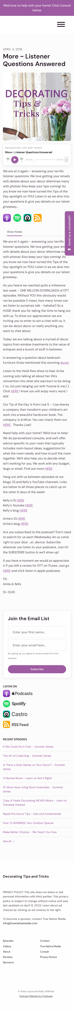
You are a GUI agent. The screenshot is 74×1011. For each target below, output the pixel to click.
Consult (44, 951)
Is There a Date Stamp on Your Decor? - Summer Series (34, 767)
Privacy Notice (48, 957)
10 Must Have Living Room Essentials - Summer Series (33, 789)
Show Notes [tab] (14, 231)
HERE (15, 391)
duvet (64, 363)
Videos (7, 946)
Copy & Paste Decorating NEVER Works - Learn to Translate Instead (35, 802)
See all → (9, 841)
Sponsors (8, 962)
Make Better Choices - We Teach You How (30, 832)
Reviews (7, 957)
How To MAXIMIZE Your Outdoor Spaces (28, 823)
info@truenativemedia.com (20, 923)
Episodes (8, 940)
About (6, 951)
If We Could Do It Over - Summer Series (28, 746)
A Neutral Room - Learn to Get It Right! (27, 778)
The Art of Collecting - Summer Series (27, 756)
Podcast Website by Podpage (36, 996)
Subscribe (37, 669)
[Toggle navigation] (61, 25)
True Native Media (50, 946)
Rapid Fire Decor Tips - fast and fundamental (32, 814)
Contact (45, 940)
